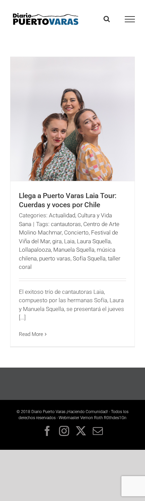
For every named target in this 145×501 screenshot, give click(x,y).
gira (57, 241)
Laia (69, 241)
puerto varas (54, 258)
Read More (31, 334)
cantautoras (66, 224)
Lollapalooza (35, 249)
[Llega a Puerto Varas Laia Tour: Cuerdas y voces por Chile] (72, 119)
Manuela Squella (73, 249)
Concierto (76, 232)
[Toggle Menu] (130, 19)
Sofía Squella (89, 258)
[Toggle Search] (107, 18)
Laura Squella (94, 241)
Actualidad (62, 215)
